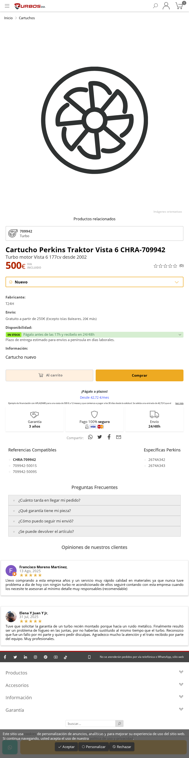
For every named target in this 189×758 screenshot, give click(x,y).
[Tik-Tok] (65, 657)
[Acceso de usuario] (166, 5)
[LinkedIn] (25, 657)
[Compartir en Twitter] (100, 437)
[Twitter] (15, 657)
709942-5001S (25, 465)
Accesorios (17, 685)
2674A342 (156, 459)
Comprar (139, 375)
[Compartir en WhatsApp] (91, 437)
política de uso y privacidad (111, 738)
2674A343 (156, 465)
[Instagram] (35, 657)
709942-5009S (25, 471)
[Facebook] (5, 657)
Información (19, 697)
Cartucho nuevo (21, 357)
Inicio (8, 18)
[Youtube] (56, 657)
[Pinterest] (46, 657)
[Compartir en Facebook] (110, 437)
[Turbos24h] (29, 6)
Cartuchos (27, 18)
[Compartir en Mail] (119, 437)
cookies (30, 733)
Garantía (15, 710)
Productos (16, 673)
